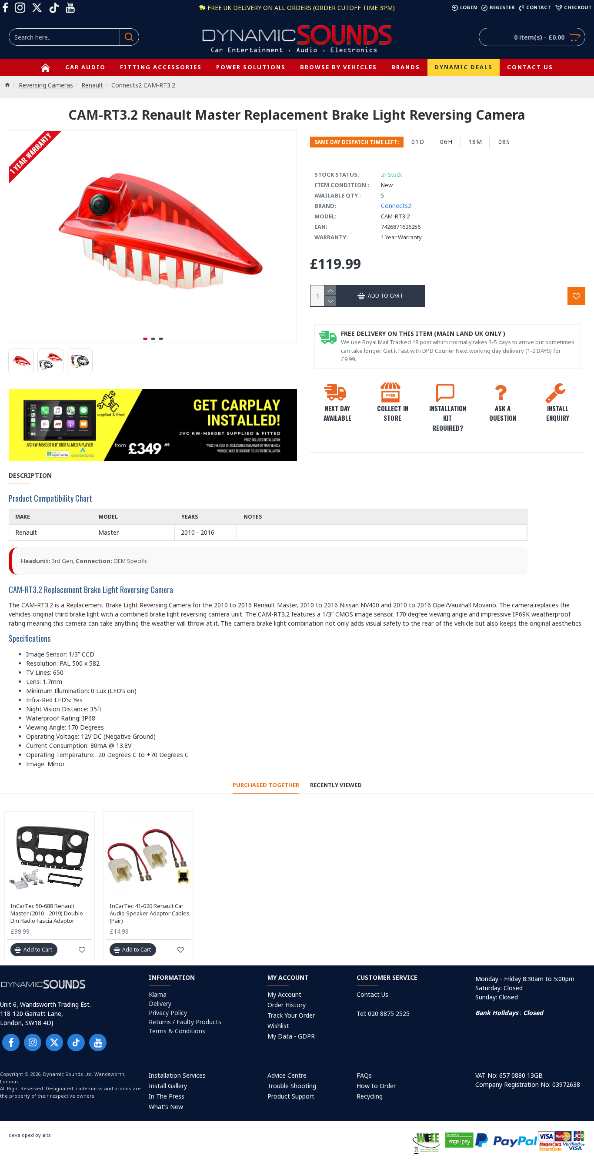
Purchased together (266, 785)
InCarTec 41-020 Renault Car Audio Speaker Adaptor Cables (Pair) (150, 913)
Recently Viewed (336, 785)
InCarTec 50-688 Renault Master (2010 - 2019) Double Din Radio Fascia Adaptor (46, 913)
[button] (145, 339)
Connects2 (396, 205)
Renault (92, 85)
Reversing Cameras (46, 85)
